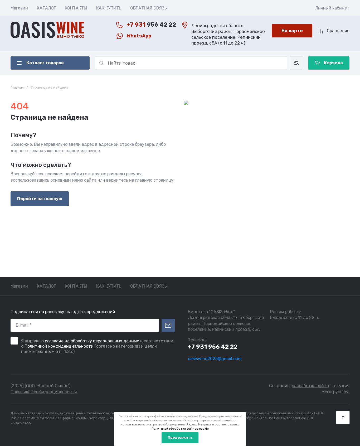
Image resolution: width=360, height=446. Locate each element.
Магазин (19, 8)
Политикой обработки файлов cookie (180, 428)
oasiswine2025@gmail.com (215, 358)
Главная (17, 87)
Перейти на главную (39, 198)
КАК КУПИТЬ (108, 8)
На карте (292, 30)
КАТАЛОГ (46, 8)
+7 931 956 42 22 (212, 346)
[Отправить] (168, 325)
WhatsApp (139, 36)
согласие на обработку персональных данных (92, 340)
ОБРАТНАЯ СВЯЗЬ (148, 8)
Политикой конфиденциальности (59, 346)
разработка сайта (310, 385)
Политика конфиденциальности (44, 391)
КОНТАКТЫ (76, 8)
